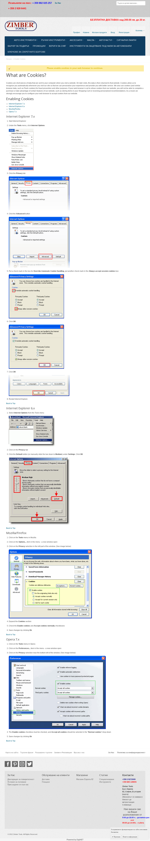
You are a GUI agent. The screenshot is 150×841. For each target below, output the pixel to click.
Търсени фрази (26, 753)
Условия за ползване (16, 782)
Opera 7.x (13, 112)
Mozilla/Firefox (14, 109)
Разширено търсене (43, 753)
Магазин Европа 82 (84, 779)
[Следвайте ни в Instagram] (22, 764)
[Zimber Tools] (21, 26)
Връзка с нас (79, 753)
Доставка (46, 779)
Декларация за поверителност (20, 779)
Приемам (116, 837)
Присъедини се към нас (18, 784)
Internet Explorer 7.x (17, 104)
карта (125, 794)
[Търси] (143, 3)
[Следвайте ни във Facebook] (8, 764)
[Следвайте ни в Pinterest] (15, 764)
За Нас (58, 3)
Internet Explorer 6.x (17, 106)
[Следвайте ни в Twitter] (30, 764)
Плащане (46, 782)
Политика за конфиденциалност (131, 753)
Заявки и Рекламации (63, 753)
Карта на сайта (12, 753)
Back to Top (10, 403)
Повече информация (130, 837)
